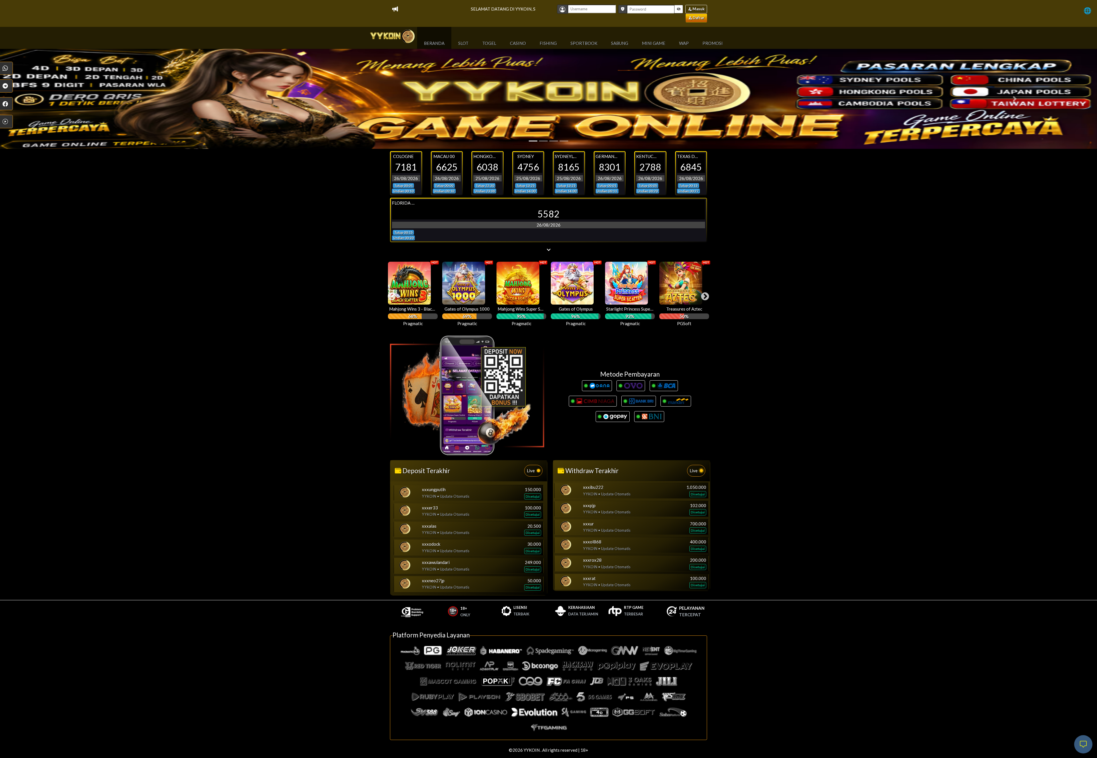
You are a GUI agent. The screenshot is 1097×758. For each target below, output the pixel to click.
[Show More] (548, 250)
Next (703, 295)
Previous (390, 295)
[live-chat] (1083, 744)
